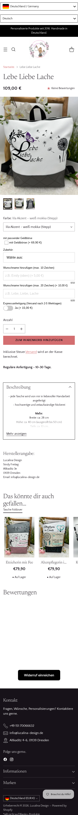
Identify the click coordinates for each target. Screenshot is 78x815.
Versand (31, 352)
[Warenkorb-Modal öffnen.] (71, 49)
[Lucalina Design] (39, 49)
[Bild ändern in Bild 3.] (30, 204)
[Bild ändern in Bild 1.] (7, 204)
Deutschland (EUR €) (22, 798)
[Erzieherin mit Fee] (19, 537)
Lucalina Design (39, 805)
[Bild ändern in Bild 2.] (19, 204)
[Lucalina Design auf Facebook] (5, 760)
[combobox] (39, 6)
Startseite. (9, 67)
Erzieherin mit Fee (19, 562)
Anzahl (8, 320)
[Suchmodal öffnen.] (13, 49)
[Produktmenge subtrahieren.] (7, 328)
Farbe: (30, 218)
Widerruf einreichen (39, 675)
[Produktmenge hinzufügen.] (21, 328)
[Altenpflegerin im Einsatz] (54, 537)
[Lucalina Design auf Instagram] (11, 760)
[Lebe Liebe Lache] (39, 146)
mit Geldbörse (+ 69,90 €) (25, 242)
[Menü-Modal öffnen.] (5, 49)
